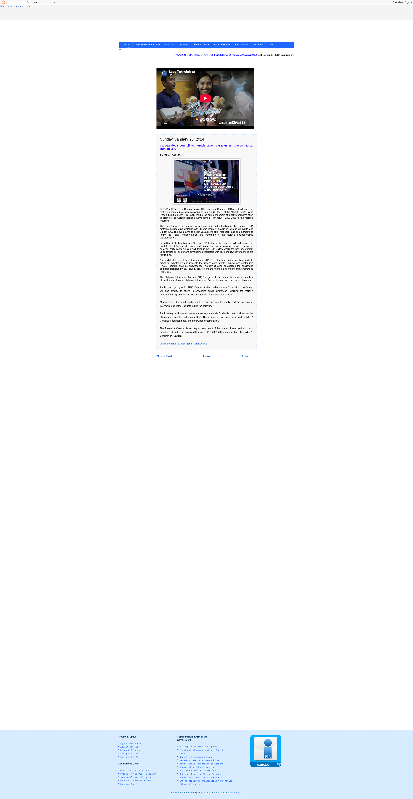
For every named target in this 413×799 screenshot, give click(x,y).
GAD (270, 44)
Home (127, 44)
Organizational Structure (147, 44)
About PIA (258, 44)
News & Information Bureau (196, 757)
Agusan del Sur (129, 747)
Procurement (241, 44)
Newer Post (164, 356)
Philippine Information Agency (198, 747)
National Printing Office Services (201, 774)
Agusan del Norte (130, 743)
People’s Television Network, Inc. (201, 760)
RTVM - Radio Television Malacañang (201, 764)
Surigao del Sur (130, 757)
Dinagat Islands (130, 750)
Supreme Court (128, 784)
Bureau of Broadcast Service (197, 767)
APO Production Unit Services (198, 771)
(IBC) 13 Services (190, 784)
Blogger (237, 792)
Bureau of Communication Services (200, 777)
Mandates (169, 44)
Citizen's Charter (201, 44)
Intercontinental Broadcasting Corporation (206, 781)
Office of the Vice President (138, 774)
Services (183, 44)
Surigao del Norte (131, 754)
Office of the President (135, 770)
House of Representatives (135, 781)
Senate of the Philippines (136, 777)
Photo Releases (222, 44)
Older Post (249, 356)
